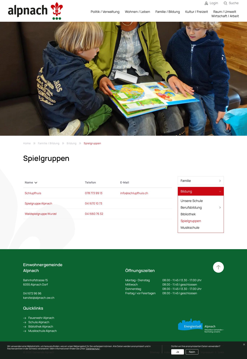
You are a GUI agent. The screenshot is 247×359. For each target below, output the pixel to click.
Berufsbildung (191, 207)
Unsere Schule (192, 200)
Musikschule (190, 227)
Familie (186, 180)
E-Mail (124, 182)
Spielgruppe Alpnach (38, 203)
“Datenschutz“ (93, 348)
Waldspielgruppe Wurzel (41, 214)
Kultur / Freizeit (196, 11)
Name (29, 182)
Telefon (90, 182)
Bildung (186, 191)
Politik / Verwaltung (105, 11)
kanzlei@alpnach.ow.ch (38, 298)
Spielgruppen (191, 221)
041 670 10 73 (93, 203)
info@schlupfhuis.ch (134, 193)
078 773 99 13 (93, 193)
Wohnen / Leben (137, 11)
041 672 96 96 (32, 293)
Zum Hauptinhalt (218, 267)
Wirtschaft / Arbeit (225, 16)
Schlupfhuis (33, 193)
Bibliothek (188, 214)
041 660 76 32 (94, 214)
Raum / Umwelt (224, 11)
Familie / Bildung (168, 11)
